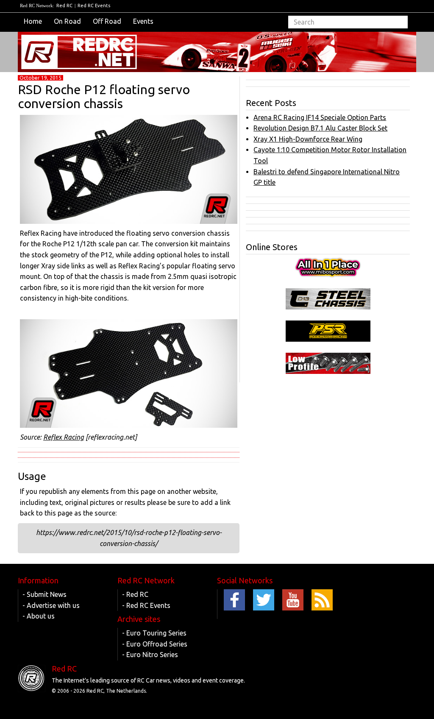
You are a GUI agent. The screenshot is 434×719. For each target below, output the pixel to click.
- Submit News (44, 594)
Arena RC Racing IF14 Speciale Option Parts (319, 117)
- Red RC (135, 594)
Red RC (64, 5)
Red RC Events (94, 5)
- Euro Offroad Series (154, 644)
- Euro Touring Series (154, 633)
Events (143, 21)
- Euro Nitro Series (150, 654)
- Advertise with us (51, 605)
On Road (67, 21)
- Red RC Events (146, 605)
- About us (38, 616)
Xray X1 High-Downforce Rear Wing (307, 139)
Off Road (107, 21)
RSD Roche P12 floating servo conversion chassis (104, 96)
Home (33, 21)
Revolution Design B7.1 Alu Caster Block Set (320, 128)
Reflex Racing (63, 437)
